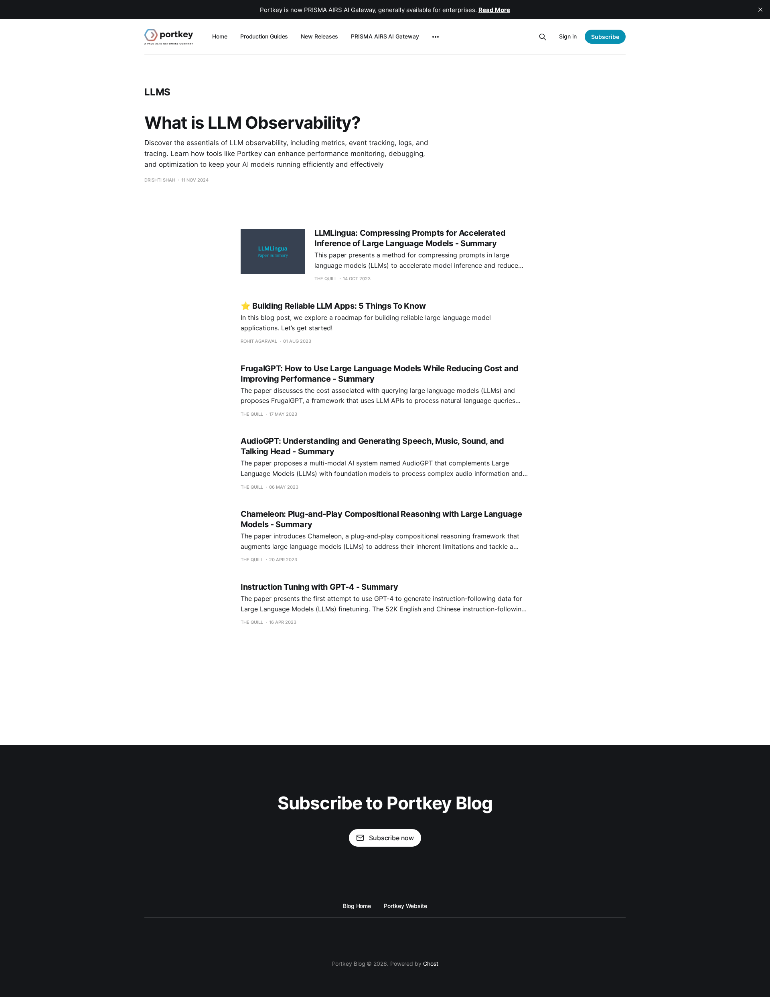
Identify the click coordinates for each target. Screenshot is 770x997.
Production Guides (264, 36)
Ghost (430, 963)
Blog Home (357, 905)
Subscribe (605, 36)
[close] (760, 9)
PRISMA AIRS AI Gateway (385, 36)
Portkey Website (405, 905)
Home (219, 36)
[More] (436, 37)
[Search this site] (543, 37)
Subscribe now (391, 838)
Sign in (568, 36)
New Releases (319, 36)
